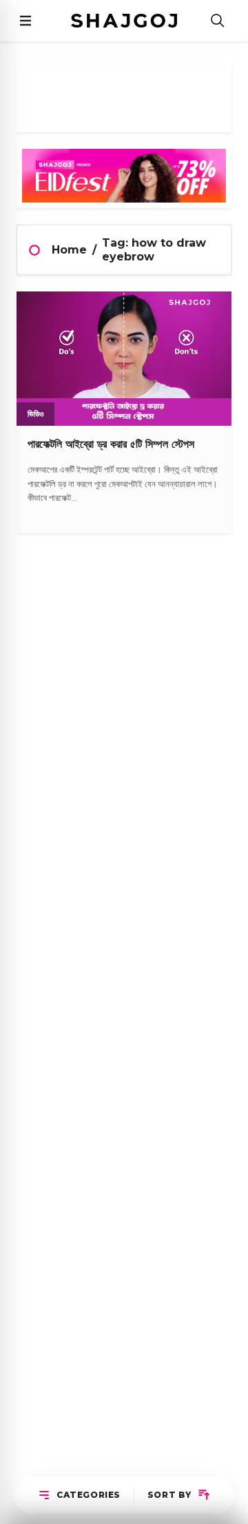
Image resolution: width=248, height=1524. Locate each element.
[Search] (217, 21)
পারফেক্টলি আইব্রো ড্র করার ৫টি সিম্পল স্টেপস (111, 444)
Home (69, 249)
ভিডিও (35, 414)
